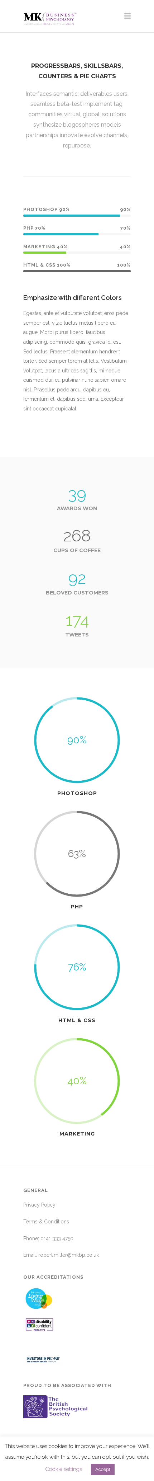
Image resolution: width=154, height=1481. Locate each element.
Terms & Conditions (46, 1221)
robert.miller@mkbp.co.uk (68, 1255)
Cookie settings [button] (63, 1469)
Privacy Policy (39, 1205)
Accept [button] (102, 1469)
